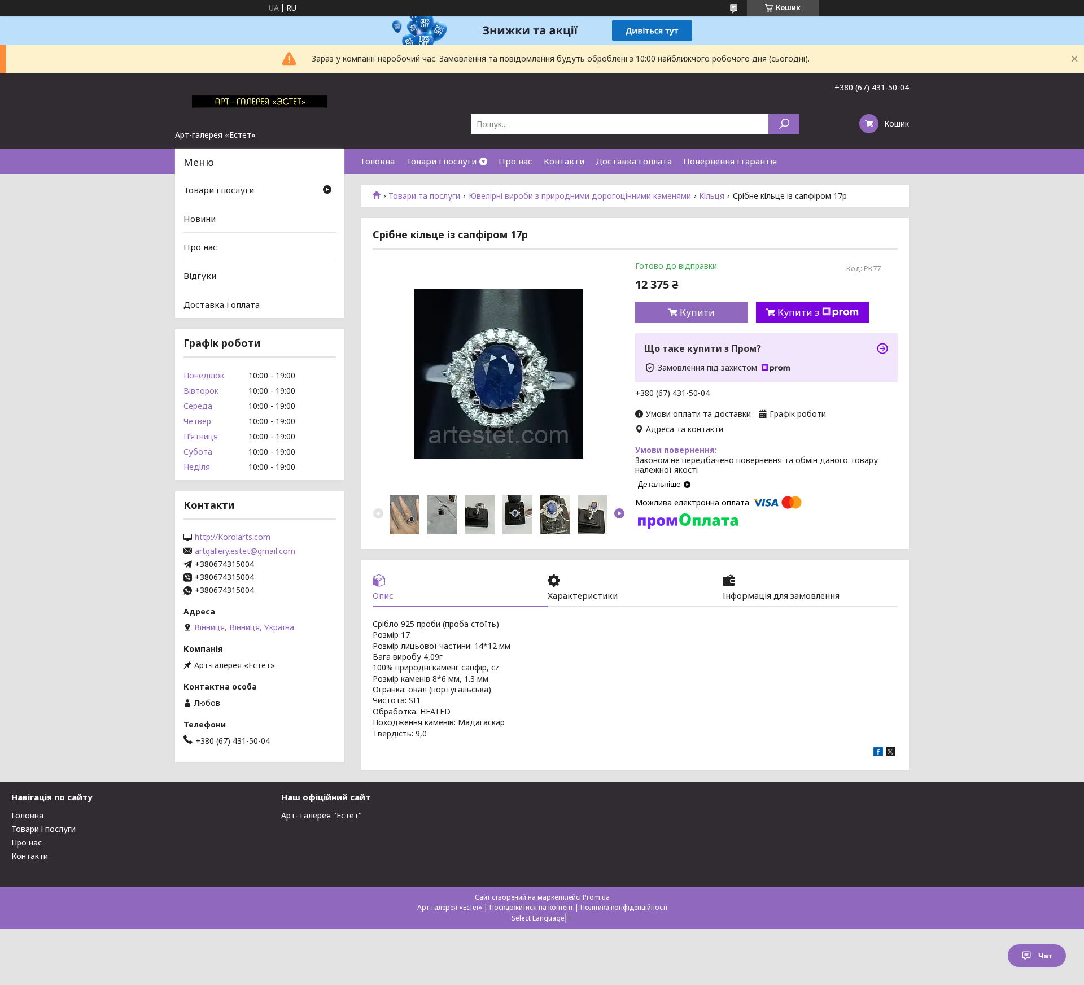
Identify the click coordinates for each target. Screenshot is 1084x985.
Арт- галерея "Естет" (321, 815)
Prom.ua (596, 897)
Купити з (798, 312)
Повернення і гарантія (730, 161)
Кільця (711, 196)
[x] (890, 753)
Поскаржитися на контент (531, 907)
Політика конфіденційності (623, 907)
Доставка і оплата (634, 161)
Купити (697, 312)
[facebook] (878, 753)
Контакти (564, 161)
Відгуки (199, 275)
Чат (1045, 955)
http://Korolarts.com (232, 537)
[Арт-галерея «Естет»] (259, 101)
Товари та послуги (424, 196)
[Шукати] (783, 124)
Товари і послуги (441, 161)
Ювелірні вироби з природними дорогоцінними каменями (580, 196)
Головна (378, 161)
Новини (199, 218)
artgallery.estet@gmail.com (245, 551)
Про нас (515, 161)
